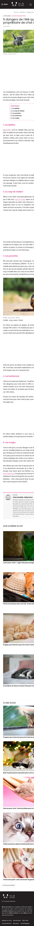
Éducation (16, 923)
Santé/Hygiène (25, 923)
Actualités (22, 12)
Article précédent (8, 885)
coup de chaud (20, 199)
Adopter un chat (7, 920)
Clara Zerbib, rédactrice (23, 497)
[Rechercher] (30, 4)
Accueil (16, 12)
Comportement (6, 923)
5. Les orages (15, 118)
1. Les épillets (15, 108)
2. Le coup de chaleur (17, 111)
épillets (8, 130)
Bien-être (23, 16)
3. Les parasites (16, 113)
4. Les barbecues (16, 115)
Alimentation (17, 920)
